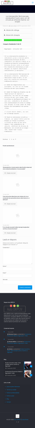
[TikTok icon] (18, 422)
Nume (5, 266)
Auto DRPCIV (17, 419)
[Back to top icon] (17, 416)
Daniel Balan (13, 26)
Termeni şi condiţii (11, 389)
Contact (9, 402)
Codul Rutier (25, 419)
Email (4, 273)
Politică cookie (10, 395)
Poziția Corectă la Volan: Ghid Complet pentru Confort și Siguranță (18, 350)
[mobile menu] (32, 2)
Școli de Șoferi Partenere (13, 386)
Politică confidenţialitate (13, 392)
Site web (5, 279)
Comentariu (6, 247)
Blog (8, 399)
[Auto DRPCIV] (7, 2)
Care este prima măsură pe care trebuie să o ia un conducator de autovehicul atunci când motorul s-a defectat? (16, 198)
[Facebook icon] (16, 422)
